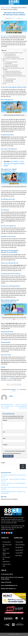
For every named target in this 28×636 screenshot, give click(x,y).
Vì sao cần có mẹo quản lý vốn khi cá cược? (13, 52)
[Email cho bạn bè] (15, 385)
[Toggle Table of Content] (24, 51)
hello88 (3, 529)
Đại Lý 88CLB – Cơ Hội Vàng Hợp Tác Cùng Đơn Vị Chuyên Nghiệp (14, 163)
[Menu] (2, 2)
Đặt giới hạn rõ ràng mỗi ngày (11, 66)
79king (6, 529)
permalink (14, 390)
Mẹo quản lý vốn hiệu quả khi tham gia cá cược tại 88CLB (13, 68)
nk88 (23, 526)
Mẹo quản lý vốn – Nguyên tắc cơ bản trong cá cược (13, 59)
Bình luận (5, 420)
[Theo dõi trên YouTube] (9, 533)
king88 (2, 527)
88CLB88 (9, 378)
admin (21, 18)
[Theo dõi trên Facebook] (2, 533)
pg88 (14, 526)
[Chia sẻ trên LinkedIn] (20, 385)
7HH (11, 526)
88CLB (2, 7)
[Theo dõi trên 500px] (11, 533)
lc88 (13, 529)
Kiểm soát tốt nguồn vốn (10, 54)
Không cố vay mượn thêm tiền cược (12, 71)
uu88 (15, 527)
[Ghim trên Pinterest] (18, 385)
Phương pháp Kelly (9, 80)
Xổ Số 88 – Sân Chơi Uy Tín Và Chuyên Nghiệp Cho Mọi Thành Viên (20, 406)
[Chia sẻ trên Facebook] (10, 385)
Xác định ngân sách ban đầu (11, 62)
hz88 (12, 527)
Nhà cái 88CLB (4, 517)
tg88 (18, 527)
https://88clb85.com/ (11, 588)
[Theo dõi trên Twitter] (4, 533)
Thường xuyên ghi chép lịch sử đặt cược (13, 72)
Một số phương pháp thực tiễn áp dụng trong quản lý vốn (14, 76)
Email (4, 438)
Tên (4, 432)
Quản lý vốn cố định (9, 82)
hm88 (6, 527)
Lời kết (4, 83)
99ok (17, 526)
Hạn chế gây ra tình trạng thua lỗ (12, 57)
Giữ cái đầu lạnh (8, 63)
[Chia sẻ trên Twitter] (13, 385)
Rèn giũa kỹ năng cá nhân (10, 55)
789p (9, 527)
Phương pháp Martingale (10, 79)
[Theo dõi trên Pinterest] (7, 533)
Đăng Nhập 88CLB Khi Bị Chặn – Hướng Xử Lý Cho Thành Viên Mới (7, 406)
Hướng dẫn (8, 7)
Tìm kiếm (3, 462)
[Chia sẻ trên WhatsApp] (8, 385)
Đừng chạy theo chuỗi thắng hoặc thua (13, 74)
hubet (10, 529)
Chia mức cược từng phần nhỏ (11, 65)
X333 (20, 526)
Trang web (5, 444)
